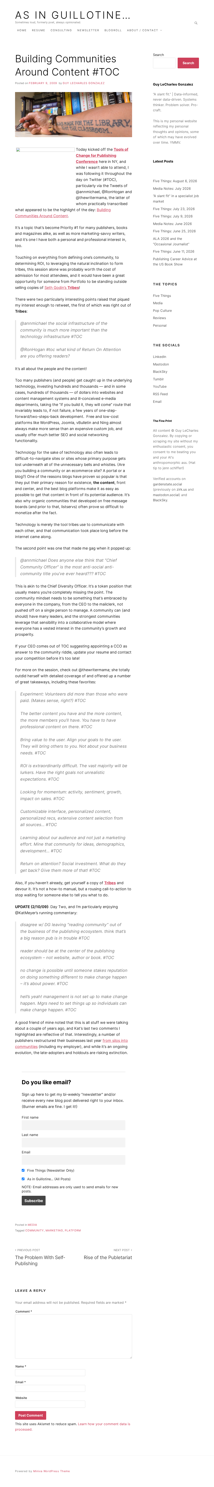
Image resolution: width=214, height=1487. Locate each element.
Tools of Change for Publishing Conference (102, 155)
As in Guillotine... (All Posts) (48, 1179)
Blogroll (113, 30)
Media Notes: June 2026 (172, 224)
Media (32, 1224)
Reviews (159, 318)
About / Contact (142, 30)
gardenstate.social (167, 484)
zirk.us (182, 489)
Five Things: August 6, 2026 (175, 181)
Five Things (162, 296)
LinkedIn (159, 357)
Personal (160, 325)
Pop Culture (162, 310)
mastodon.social (166, 495)
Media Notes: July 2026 (172, 188)
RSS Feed (160, 394)
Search (158, 55)
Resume (38, 30)
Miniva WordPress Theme (51, 1471)
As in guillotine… (73, 15)
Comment (23, 1311)
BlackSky (160, 371)
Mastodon (161, 364)
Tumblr (158, 379)
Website (21, 1398)
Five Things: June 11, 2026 (173, 251)
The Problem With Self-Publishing (40, 1257)
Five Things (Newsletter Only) (50, 1170)
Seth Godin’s (62, 287)
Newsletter (88, 30)
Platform (73, 1230)
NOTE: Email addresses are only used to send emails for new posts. (70, 1189)
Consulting (61, 30)
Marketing (54, 1230)
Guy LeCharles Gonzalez (84, 83)
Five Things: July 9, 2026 (173, 216)
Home (22, 30)
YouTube (160, 386)
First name (30, 1117)
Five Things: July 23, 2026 (174, 209)
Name (20, 1366)
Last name (30, 1135)
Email (26, 1152)
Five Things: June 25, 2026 (174, 231)
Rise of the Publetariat (108, 1254)
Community (34, 1230)
